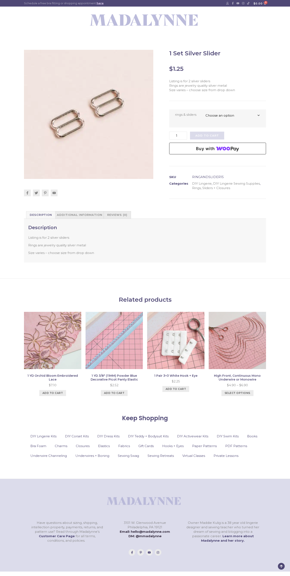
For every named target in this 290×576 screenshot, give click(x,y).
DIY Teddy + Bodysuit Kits (148, 436)
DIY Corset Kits (77, 436)
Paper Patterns (204, 446)
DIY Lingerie (202, 183)
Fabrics (124, 446)
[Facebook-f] (233, 3)
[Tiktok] (248, 3)
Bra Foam (38, 446)
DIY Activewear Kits (192, 436)
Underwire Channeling (48, 456)
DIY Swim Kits (228, 436)
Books (252, 436)
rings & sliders (185, 115)
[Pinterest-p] (140, 552)
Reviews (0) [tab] (117, 214)
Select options (237, 393)
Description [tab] (41, 214)
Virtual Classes (193, 456)
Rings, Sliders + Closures (211, 188)
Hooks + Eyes (173, 446)
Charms (61, 446)
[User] (227, 3)
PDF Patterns (236, 446)
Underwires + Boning (92, 456)
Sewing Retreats (161, 456)
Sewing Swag (128, 456)
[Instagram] (243, 3)
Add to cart (207, 135)
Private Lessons (226, 456)
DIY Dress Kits (108, 436)
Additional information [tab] (79, 214)
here (100, 3)
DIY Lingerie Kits (43, 436)
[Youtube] (238, 3)
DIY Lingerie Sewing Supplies (236, 183)
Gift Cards (146, 446)
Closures (83, 446)
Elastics (104, 446)
